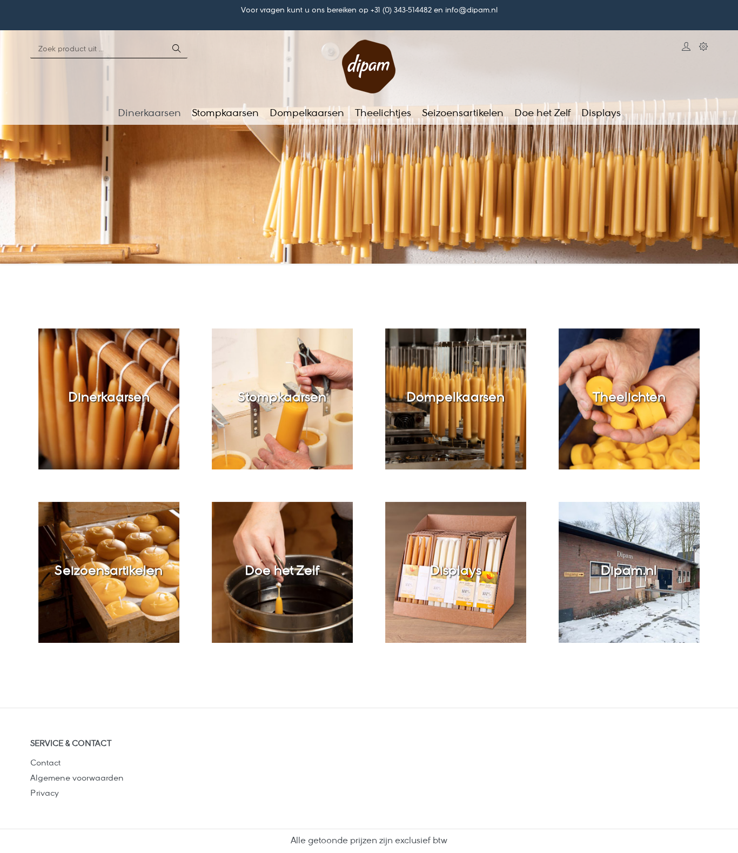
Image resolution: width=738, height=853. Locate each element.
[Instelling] (703, 48)
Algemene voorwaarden (77, 778)
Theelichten (629, 398)
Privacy (44, 793)
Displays (455, 571)
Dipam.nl (629, 571)
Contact (45, 763)
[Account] (686, 48)
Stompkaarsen (282, 398)
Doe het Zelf (282, 571)
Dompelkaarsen (455, 398)
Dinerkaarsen (109, 398)
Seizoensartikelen (109, 571)
